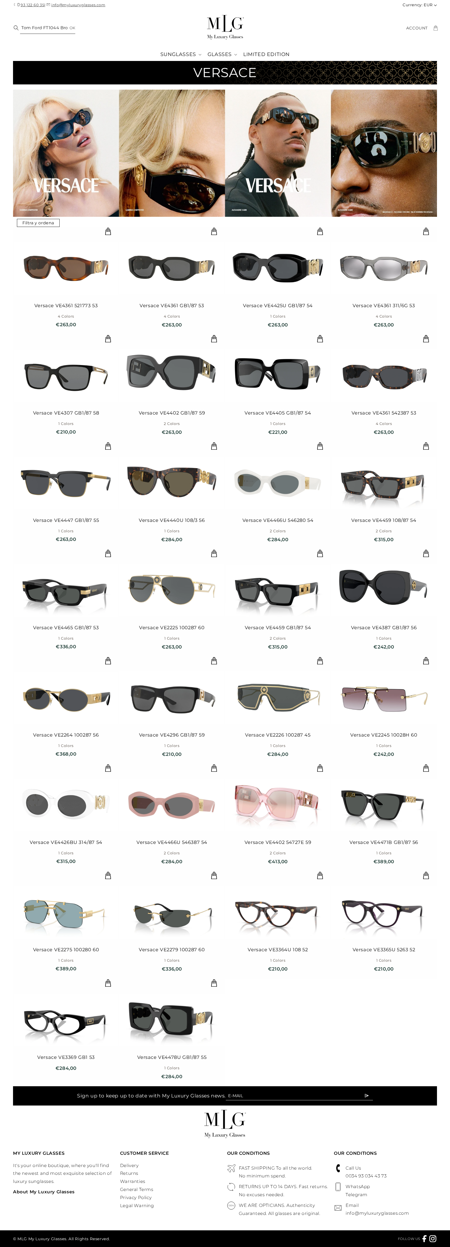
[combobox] (47, 28)
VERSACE (225, 72)
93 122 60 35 (32, 5)
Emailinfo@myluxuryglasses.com (377, 1209)
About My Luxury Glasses (44, 1191)
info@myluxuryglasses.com (78, 5)
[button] (180, 54)
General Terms (136, 1189)
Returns (129, 1173)
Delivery (129, 1165)
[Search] (15, 27)
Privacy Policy (136, 1197)
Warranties (132, 1181)
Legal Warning (137, 1205)
